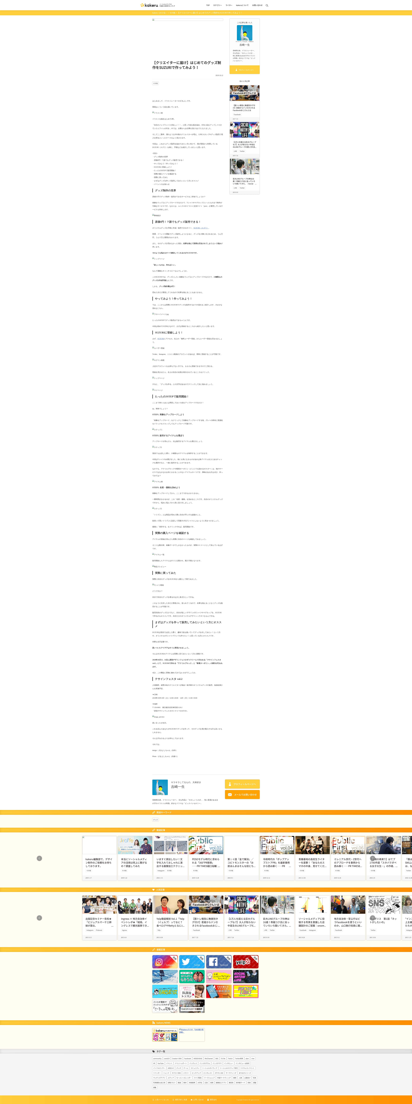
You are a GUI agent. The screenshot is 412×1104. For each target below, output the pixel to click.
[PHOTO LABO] (245, 991)
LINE (235, 151)
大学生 (200, 1082)
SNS (216, 1058)
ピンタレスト (207, 1073)
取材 (184, 1082)
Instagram (161, 870)
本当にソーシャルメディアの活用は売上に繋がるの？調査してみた (134, 862)
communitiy (157, 1058)
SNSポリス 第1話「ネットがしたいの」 (383, 920)
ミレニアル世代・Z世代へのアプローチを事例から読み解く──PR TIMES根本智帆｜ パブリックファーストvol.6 (347, 866)
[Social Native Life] (245, 976)
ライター (229, 5)
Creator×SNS (177, 1058)
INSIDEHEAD (198, 1058)
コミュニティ (195, 1068)
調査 (254, 1082)
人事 (240, 1078)
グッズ (155, 820)
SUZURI (161, 339)
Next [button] (373, 858)
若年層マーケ (240, 1082)
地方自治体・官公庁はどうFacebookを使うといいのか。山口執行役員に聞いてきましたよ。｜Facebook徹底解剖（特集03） (348, 927)
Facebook (237, 114)
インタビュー (228, 1063)
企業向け (247, 1078)
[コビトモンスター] (219, 976)
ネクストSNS (176, 1073)
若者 (249, 1082)
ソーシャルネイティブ (209, 1068)
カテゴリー (217, 5)
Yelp (159, 930)
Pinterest (99, 930)
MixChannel (209, 1058)
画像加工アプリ (221, 1082)
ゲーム (185, 1068)
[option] (206, 858)
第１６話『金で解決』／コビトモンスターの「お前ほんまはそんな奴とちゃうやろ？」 (241, 864)
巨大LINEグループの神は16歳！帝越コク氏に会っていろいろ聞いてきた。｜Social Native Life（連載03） (244, 182)
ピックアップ (196, 1073)
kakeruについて (242, 5)
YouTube (161, 1063)
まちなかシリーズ (245, 1073)
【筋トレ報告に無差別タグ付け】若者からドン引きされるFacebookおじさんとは (244, 107)
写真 (254, 1078)
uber (247, 1058)
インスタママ (217, 1063)
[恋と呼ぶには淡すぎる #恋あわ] (165, 976)
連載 (154, 1087)
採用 (211, 1082)
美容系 (231, 1082)
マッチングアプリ (159, 1078)
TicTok (223, 1058)
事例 (234, 1078)
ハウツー (186, 1073)
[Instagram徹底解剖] (165, 961)
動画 (179, 1082)
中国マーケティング (224, 1078)
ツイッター (157, 1073)
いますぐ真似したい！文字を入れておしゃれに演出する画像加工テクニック (170, 864)
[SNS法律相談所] (219, 991)
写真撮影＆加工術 (159, 1082)
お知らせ (171, 1068)
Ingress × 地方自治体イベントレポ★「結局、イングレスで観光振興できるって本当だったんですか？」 (134, 925)
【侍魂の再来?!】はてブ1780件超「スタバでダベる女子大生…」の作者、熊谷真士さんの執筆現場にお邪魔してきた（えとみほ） (383, 867)
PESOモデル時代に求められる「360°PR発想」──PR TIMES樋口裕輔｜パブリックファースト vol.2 (205, 866)
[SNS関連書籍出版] (165, 1034)
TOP (208, 5)
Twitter (242, 151)
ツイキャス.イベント (247, 1068)
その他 (155, 83)
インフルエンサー (159, 1068)
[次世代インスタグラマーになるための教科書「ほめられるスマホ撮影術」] (192, 1006)
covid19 (167, 1058)
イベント (169, 1063)
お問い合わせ (257, 5)
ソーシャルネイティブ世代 (229, 1068)
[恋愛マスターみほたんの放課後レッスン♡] (192, 991)
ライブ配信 (197, 1078)
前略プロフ (171, 1082)
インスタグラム (204, 1063)
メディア (171, 1078)
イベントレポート (181, 1063)
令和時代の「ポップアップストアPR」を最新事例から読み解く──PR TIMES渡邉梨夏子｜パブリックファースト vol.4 (276, 866)
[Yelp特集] (245, 961)
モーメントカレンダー (183, 1078)
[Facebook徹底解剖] (219, 961)
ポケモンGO (219, 1073)
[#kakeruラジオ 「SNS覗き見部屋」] (192, 1030)
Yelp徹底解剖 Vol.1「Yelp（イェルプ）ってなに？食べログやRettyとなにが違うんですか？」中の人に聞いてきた (170, 925)
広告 (206, 1082)
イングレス (193, 1063)
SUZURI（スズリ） (201, 228)
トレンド (166, 1073)
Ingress (124, 930)
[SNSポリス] (165, 991)
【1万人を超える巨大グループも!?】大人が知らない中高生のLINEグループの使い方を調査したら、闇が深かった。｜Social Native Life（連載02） (244, 147)
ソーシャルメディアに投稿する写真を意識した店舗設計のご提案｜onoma (312, 922)
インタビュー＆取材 (242, 1063)
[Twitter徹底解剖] (192, 961)
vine (252, 1058)
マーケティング (231, 1073)
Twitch (230, 1058)
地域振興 (192, 1082)
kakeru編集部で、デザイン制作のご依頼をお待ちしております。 (99, 862)
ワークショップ (209, 1078)
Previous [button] (39, 858)
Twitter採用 (239, 1058)
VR (154, 1063)
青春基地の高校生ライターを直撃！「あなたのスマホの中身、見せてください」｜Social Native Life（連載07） (312, 866)
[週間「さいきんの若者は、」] (165, 1006)
